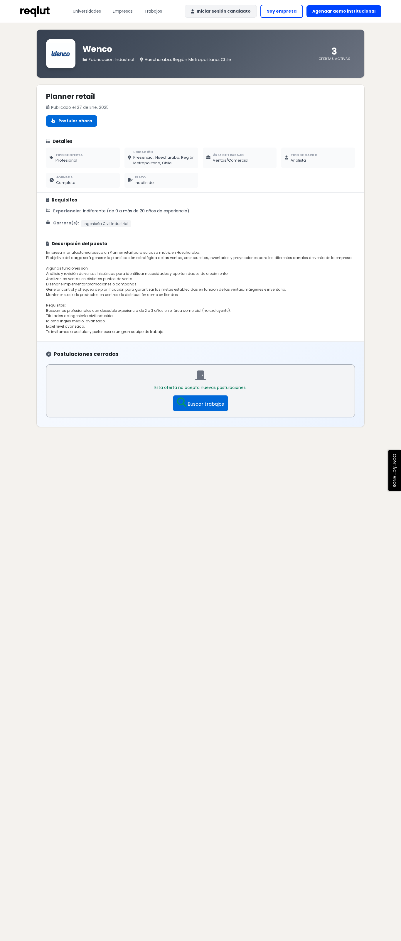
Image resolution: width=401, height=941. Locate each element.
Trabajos (153, 11)
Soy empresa (281, 11)
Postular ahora (75, 121)
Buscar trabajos (206, 404)
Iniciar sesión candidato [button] (224, 11)
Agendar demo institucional (346, 12)
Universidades (87, 11)
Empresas (123, 11)
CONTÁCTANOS (395, 471)
